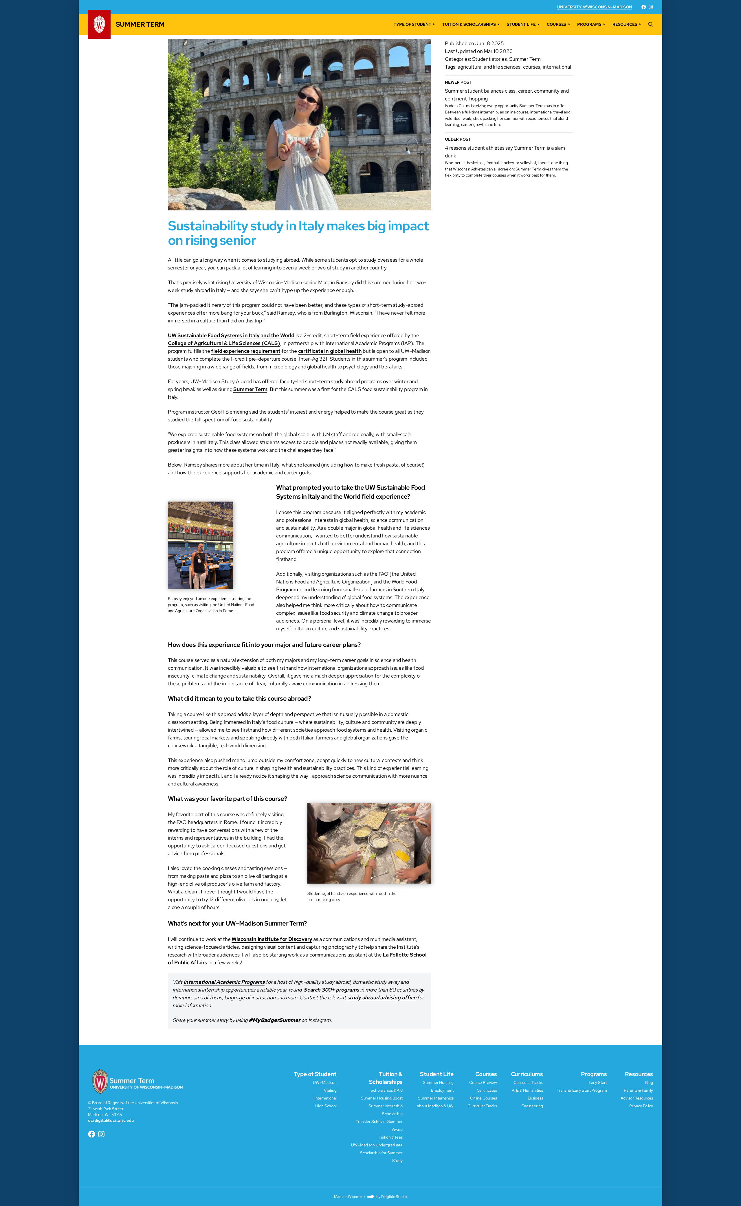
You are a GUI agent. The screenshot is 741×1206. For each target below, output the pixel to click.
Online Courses (483, 1098)
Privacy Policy (641, 1105)
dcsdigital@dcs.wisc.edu (111, 1120)
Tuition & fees (391, 1137)
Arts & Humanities (527, 1090)
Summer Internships (436, 1098)
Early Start (597, 1082)
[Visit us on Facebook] (643, 7)
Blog (649, 1082)
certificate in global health (330, 351)
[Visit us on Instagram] (650, 7)
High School (325, 1105)
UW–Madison (325, 1082)
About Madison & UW (435, 1105)
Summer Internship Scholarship (385, 1109)
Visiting (330, 1090)
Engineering (532, 1105)
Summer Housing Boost (382, 1098)
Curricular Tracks (482, 1105)
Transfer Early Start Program (582, 1090)
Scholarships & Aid (386, 1090)
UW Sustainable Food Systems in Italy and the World (231, 335)
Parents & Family (638, 1090)
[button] (650, 24)
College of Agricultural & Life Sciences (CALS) (224, 343)
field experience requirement (245, 351)
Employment (442, 1090)
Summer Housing (438, 1082)
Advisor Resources (637, 1098)
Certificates (487, 1090)
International (325, 1098)
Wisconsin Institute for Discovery (272, 939)
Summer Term (250, 389)
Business (535, 1098)
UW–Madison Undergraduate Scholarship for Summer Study (377, 1152)
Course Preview (483, 1082)
